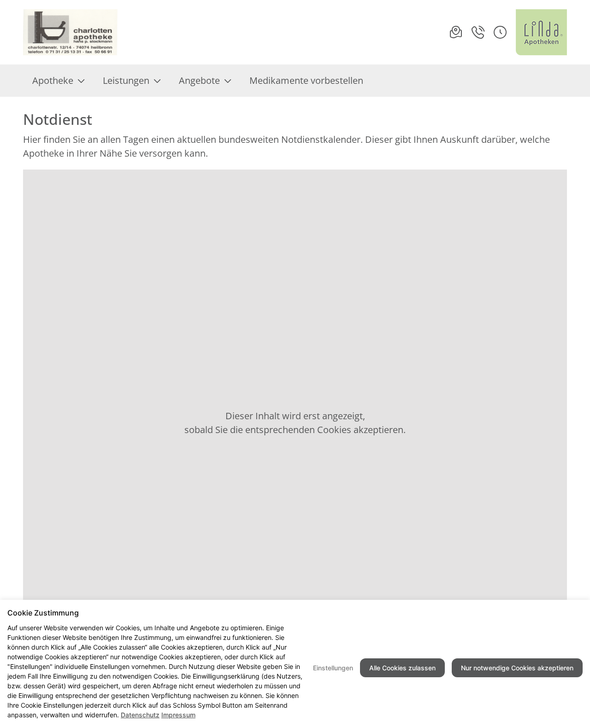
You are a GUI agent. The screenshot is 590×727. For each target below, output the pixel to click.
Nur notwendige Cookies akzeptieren (517, 668)
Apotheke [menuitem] (52, 80)
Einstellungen (333, 668)
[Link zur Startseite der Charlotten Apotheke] (70, 32)
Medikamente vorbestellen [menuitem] (306, 80)
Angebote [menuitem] (199, 80)
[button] (500, 32)
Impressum (178, 715)
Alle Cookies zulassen (402, 668)
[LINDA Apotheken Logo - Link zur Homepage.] (541, 32)
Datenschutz (140, 715)
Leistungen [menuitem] (126, 80)
